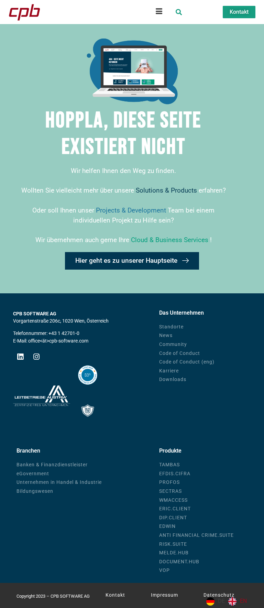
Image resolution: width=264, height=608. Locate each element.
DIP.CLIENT (173, 518)
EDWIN (167, 526)
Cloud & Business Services (170, 240)
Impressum (164, 595)
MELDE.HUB (174, 553)
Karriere (169, 371)
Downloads (172, 379)
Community (173, 344)
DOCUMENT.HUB (179, 562)
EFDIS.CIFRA (174, 474)
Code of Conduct (179, 353)
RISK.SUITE (173, 544)
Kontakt (115, 595)
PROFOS (169, 482)
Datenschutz (219, 595)
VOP (164, 570)
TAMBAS (169, 465)
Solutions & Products (166, 190)
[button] (179, 12)
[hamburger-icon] (159, 12)
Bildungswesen (34, 491)
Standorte (171, 327)
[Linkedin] (20, 356)
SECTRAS (170, 491)
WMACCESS (173, 500)
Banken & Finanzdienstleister (52, 465)
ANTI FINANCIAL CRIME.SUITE (196, 535)
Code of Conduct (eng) (186, 362)
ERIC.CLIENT (175, 509)
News (166, 335)
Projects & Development (132, 210)
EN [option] (243, 601)
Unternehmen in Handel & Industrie (59, 482)
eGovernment (32, 474)
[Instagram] (36, 356)
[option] (237, 601)
